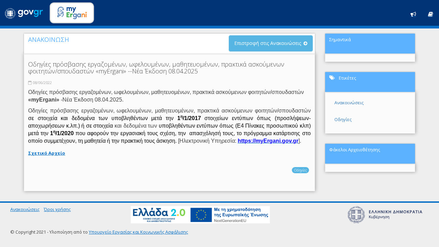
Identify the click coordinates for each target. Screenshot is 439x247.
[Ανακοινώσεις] (413, 13)
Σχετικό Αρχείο (46, 153)
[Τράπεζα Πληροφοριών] (430, 13)
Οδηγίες (300, 170)
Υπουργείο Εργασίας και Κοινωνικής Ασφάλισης (138, 232)
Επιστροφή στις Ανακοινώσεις (267, 43)
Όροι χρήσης (57, 209)
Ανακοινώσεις (349, 102)
